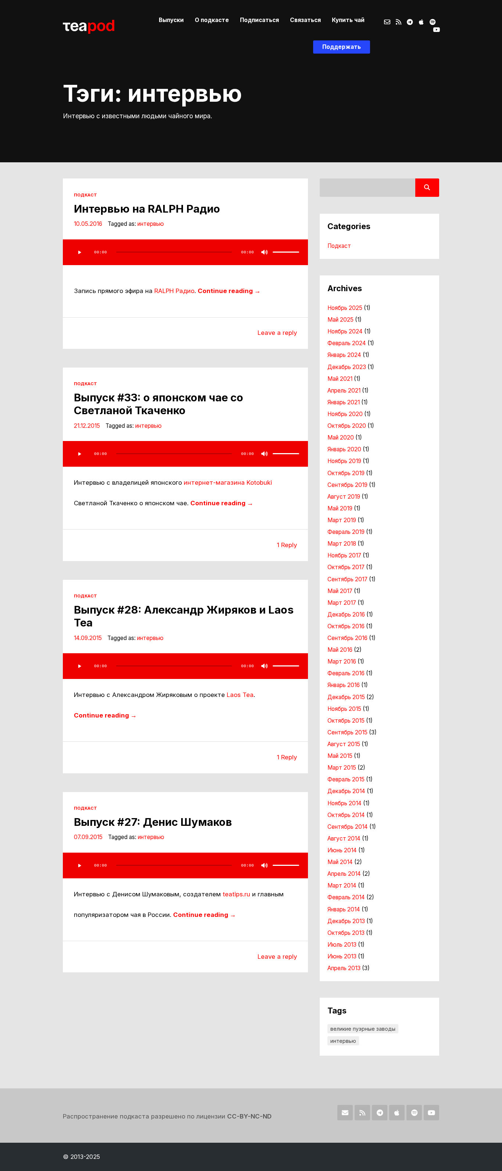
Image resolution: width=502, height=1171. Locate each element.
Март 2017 (341, 602)
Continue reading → (229, 290)
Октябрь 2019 (346, 473)
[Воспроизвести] (79, 252)
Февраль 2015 (346, 779)
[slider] (286, 252)
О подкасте (212, 20)
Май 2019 (339, 508)
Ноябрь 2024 (345, 331)
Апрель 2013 (344, 968)
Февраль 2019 (346, 531)
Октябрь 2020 (346, 425)
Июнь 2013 (341, 956)
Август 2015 (343, 744)
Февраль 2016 (346, 673)
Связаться (305, 20)
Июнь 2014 (342, 850)
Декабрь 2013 (346, 921)
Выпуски (171, 20)
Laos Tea (240, 694)
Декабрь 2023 (346, 367)
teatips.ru (236, 894)
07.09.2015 (88, 837)
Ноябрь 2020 (345, 414)
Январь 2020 (344, 449)
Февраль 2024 (346, 343)
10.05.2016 (88, 223)
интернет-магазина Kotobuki (228, 482)
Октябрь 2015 (346, 720)
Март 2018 (341, 543)
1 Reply (287, 545)
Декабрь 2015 (346, 697)
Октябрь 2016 (346, 626)
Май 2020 (340, 437)
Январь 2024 (344, 354)
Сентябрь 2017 (347, 579)
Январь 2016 (343, 685)
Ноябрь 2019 (344, 461)
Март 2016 (341, 661)
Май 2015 (339, 755)
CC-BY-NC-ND (249, 1116)
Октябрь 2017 (346, 567)
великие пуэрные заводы (362, 1029)
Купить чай (348, 20)
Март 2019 (341, 520)
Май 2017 (339, 591)
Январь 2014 (343, 909)
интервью (150, 223)
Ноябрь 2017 (344, 555)
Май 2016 (339, 649)
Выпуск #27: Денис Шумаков (153, 822)
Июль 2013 (341, 944)
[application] (185, 252)
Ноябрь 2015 (344, 708)
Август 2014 (344, 838)
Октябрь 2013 (346, 932)
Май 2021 (339, 378)
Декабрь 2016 (346, 614)
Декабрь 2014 (346, 791)
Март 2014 (341, 885)
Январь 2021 (343, 402)
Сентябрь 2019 (347, 484)
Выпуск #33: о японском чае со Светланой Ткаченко (158, 404)
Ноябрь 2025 (344, 307)
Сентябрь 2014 (347, 826)
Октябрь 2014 (346, 815)
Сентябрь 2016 (347, 638)
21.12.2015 (87, 425)
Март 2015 (341, 767)
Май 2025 (340, 319)
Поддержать (341, 46)
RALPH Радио (174, 290)
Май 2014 (340, 862)
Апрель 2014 (344, 873)
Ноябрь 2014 (344, 803)
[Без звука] (264, 252)
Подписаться (259, 20)
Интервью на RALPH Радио (147, 208)
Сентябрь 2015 (347, 732)
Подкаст (85, 195)
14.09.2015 (88, 638)
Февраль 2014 (346, 897)
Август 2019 (343, 496)
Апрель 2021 (344, 390)
